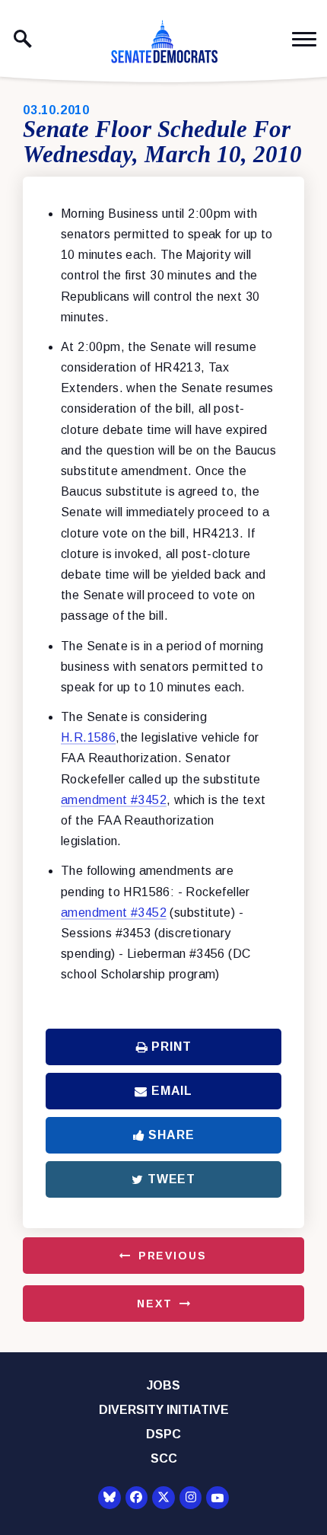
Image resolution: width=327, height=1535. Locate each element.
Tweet (171, 1179)
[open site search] (23, 39)
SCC (164, 1458)
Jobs (163, 1385)
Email (171, 1090)
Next (154, 1303)
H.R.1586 (88, 737)
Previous (172, 1255)
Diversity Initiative (164, 1409)
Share (171, 1134)
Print (171, 1046)
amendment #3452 (114, 799)
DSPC (163, 1434)
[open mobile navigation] (304, 39)
